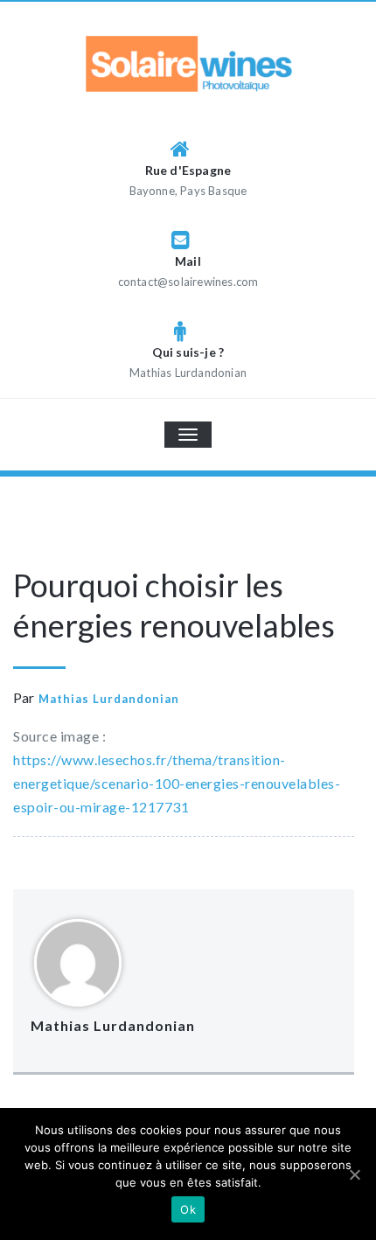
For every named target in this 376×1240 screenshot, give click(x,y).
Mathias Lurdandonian (108, 699)
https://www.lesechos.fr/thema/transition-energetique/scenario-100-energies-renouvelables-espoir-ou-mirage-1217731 (176, 783)
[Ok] (354, 1174)
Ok (188, 1209)
